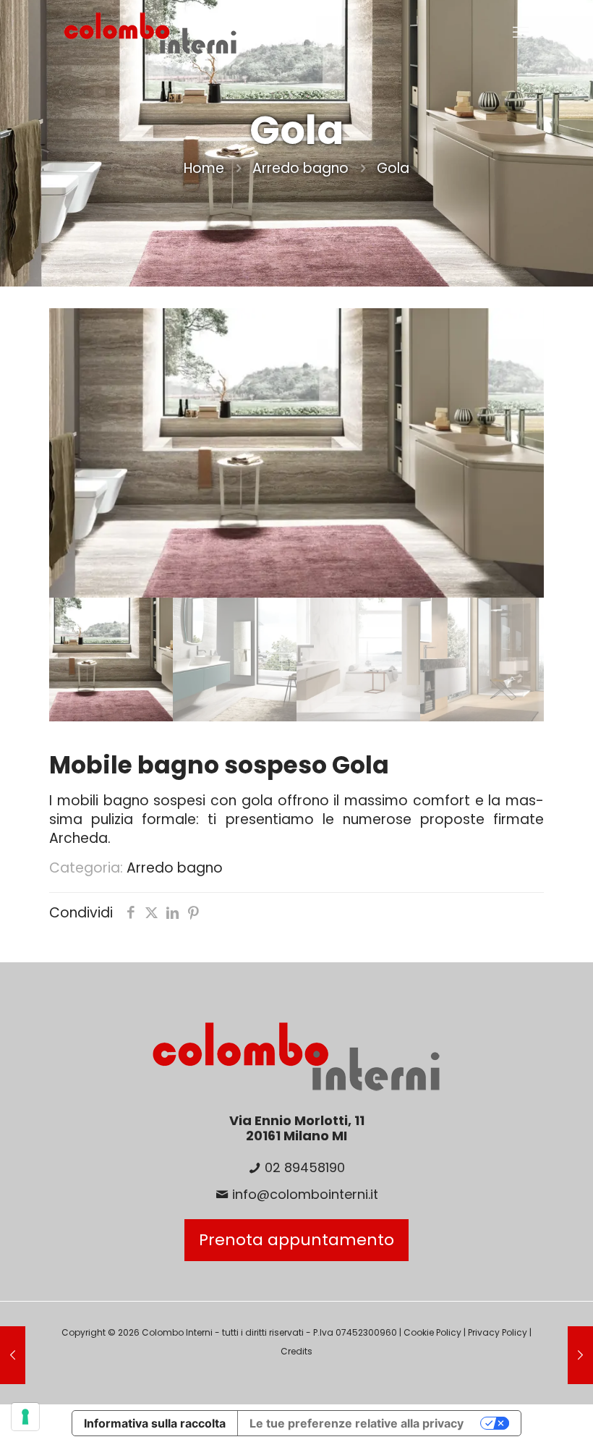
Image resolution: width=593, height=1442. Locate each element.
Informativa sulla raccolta (155, 1423)
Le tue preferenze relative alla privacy (356, 1423)
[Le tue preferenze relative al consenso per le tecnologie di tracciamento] (25, 1416)
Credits (296, 1351)
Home (204, 168)
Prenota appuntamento (296, 1240)
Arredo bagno (300, 168)
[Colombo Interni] (150, 32)
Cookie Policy (432, 1332)
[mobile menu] (520, 32)
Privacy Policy (497, 1332)
